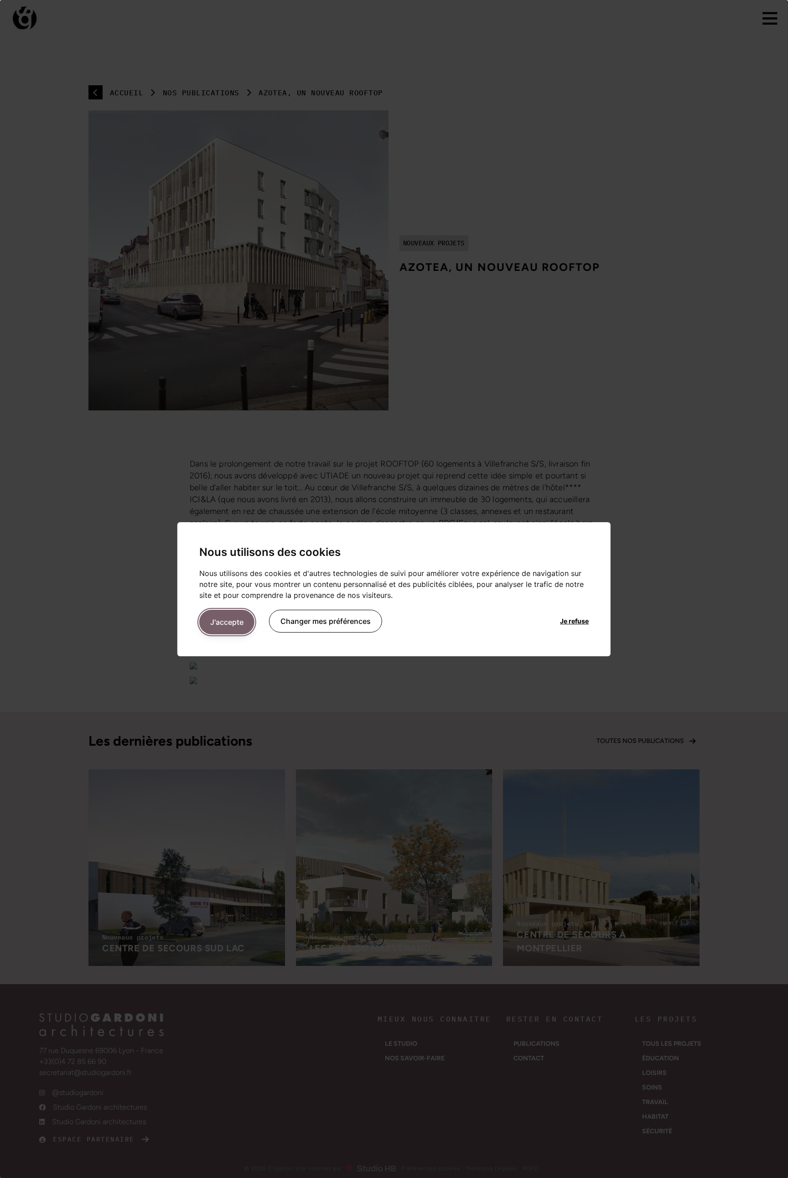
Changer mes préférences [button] (325, 621)
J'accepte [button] (227, 622)
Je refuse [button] (574, 621)
